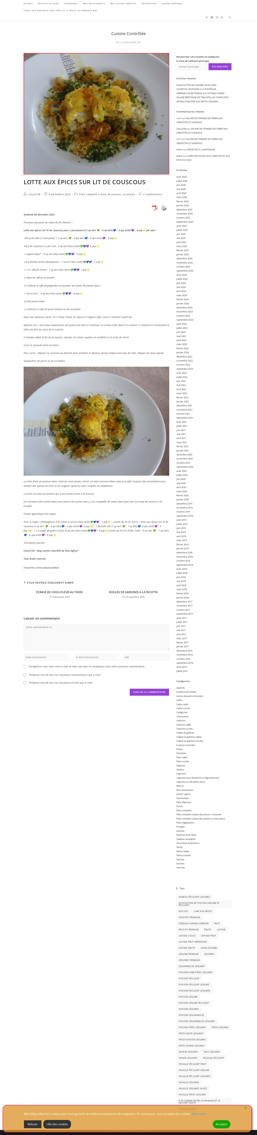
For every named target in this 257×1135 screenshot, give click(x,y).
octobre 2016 (183, 658)
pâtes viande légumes (192, 1045)
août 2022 (181, 372)
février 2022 (182, 397)
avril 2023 (181, 340)
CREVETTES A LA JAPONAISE (201, 149)
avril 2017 (181, 634)
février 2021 (182, 446)
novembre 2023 (184, 311)
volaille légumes (189, 1082)
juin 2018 (181, 577)
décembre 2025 (184, 209)
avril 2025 (181, 242)
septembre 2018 (184, 564)
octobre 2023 (183, 315)
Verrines (180, 867)
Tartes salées (182, 851)
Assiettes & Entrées (186, 691)
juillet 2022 (181, 377)
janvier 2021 (182, 450)
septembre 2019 (184, 515)
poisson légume (188, 996)
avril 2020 (181, 487)
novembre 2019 (184, 507)
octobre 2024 (183, 266)
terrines (180, 863)
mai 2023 (181, 336)
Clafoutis (180, 720)
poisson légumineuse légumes (197, 1021)
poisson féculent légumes (194, 990)
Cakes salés (182, 704)
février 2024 (182, 299)
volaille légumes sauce (193, 1088)
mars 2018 (181, 589)
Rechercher (220, 66)
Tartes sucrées (183, 855)
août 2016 (181, 666)
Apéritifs (180, 687)
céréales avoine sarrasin (194, 923)
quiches (180, 830)
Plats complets (184, 810)
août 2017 (181, 618)
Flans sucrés (182, 761)
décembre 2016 (184, 650)
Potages (180, 826)
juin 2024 (181, 283)
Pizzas (179, 806)
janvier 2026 (182, 205)
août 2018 (181, 568)
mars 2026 (181, 197)
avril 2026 (181, 193)
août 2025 (181, 225)
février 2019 (182, 544)
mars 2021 (181, 442)
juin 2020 (181, 479)
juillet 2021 (181, 425)
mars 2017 (181, 638)
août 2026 (181, 176)
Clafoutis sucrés (184, 728)
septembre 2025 (184, 221)
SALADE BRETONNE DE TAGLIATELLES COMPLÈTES (202, 97)
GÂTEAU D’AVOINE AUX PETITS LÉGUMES (197, 101)
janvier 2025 (182, 254)
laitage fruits (187, 947)
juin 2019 (181, 528)
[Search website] (229, 18)
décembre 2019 (184, 503)
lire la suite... (200, 1114)
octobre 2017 (183, 609)
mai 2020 (181, 483)
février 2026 (182, 201)
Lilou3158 (34, 194)
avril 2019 (181, 536)
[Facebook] (212, 17)
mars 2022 (181, 393)
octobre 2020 (183, 462)
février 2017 (182, 642)
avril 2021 (181, 438)
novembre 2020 (184, 458)
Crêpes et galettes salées (189, 736)
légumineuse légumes (192, 966)
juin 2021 (181, 430)
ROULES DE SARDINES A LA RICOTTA (133, 592)
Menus (180, 785)
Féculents (181, 753)
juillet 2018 (181, 572)
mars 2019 (181, 540)
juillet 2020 (181, 475)
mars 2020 (181, 491)
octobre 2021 (183, 413)
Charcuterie (182, 716)
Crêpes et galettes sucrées (189, 740)
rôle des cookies (57, 1124)
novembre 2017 (184, 605)
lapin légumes (209, 947)
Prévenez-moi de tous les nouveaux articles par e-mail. (61, 682)
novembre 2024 (184, 262)
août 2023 (181, 323)
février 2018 (182, 593)
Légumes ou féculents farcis (190, 781)
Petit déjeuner (183, 802)
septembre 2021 (184, 417)
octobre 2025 (183, 217)
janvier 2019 (182, 548)
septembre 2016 (184, 662)
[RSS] (221, 17)
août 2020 (181, 471)
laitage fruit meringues (193, 941)
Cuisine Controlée (185, 745)
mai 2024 (181, 287)
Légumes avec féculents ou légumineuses (197, 777)
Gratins (180, 769)
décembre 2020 (184, 454)
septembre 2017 (184, 613)
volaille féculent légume (194, 1070)
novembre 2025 (184, 213)
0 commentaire (152, 194)
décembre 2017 (184, 601)
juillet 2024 (181, 278)
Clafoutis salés (183, 724)
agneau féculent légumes (194, 896)
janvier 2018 (182, 597)
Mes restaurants (184, 790)
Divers (179, 749)
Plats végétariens (185, 822)
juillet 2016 (181, 671)
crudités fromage (189, 917)
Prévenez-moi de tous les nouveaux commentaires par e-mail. (65, 674)
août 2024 (181, 274)
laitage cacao (187, 935)
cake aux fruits (203, 911)
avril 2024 (181, 291)
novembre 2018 (184, 556)
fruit (217, 923)
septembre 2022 (184, 368)
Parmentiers (182, 798)
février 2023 (182, 348)
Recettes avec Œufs (186, 834)
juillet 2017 (181, 622)
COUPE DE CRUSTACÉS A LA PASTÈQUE (196, 89)
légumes (209, 954)
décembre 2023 (184, 307)
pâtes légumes (220, 1027)
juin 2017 (181, 626)
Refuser (33, 1124)
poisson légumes (189, 1009)
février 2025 (182, 250)
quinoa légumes (188, 1051)
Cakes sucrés (183, 708)
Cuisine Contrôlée (128, 33)
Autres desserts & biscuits (189, 696)
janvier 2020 (182, 499)
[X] (206, 17)
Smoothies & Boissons (187, 843)
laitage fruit (208, 935)
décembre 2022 (184, 356)
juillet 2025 (181, 230)
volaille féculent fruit (192, 1064)
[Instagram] (217, 17)
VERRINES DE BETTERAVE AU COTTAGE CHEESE (200, 93)
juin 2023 (181, 332)
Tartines (180, 859)
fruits (207, 929)
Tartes (179, 847)
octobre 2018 (183, 560)
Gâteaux (180, 765)
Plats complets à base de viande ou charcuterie (200, 818)
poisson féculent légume (194, 984)
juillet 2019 (181, 524)
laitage (221, 929)
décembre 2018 (184, 552)
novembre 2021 (184, 409)
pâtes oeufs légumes (191, 1033)
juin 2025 (181, 234)
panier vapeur (183, 794)
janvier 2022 (182, 401)
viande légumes (188, 1057)
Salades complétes (186, 839)
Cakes (179, 700)
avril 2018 (181, 585)
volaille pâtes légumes (192, 1094)
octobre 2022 (183, 364)
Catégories (181, 712)
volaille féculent (213, 1057)
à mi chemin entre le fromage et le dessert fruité (199, 1101)
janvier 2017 (182, 646)
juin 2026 (181, 184)
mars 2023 (181, 344)
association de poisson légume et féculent (199, 904)
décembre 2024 (184, 258)
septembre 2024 (184, 270)
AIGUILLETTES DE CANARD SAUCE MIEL (196, 85)
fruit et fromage (189, 929)
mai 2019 (181, 532)
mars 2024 (181, 295)
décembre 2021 (184, 405)
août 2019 (181, 519)
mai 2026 (181, 189)
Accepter (221, 1124)
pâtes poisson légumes (192, 1039)
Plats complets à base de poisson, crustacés (107, 194)
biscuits (183, 911)
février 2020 (182, 495)
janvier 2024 (182, 303)
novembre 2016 (184, 654)
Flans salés (181, 757)
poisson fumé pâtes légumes (196, 972)
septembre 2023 (184, 319)
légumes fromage (189, 960)
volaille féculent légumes (195, 1076)
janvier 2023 (182, 352)
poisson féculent (189, 978)
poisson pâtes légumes (192, 1027)
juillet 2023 (181, 327)
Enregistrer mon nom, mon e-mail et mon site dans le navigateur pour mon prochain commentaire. (87, 666)
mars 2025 (181, 246)
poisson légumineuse (191, 1015)
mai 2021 (181, 434)
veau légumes (212, 1051)
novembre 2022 (184, 360)
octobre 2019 (183, 511)
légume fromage (189, 954)
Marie (179, 156)
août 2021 (181, 421)
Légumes (181, 773)
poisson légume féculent (194, 1002)
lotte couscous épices (47, 567)
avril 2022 (181, 389)
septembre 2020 (184, 466)
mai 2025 (181, 238)
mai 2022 (181, 385)
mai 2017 (181, 630)
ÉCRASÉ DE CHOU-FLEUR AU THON (59, 592)
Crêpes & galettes (185, 732)
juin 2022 (181, 381)
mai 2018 (181, 581)
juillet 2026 (181, 180)
